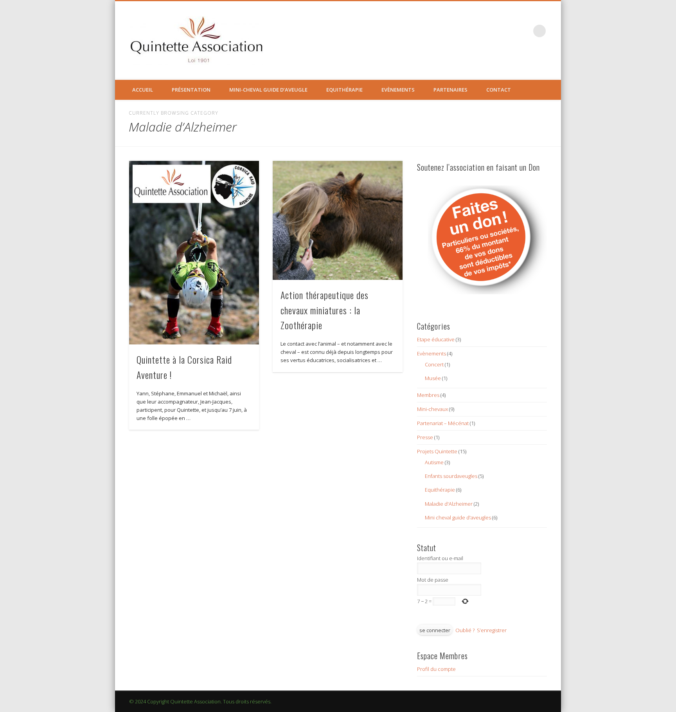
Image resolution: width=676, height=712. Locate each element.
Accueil (142, 89)
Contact (498, 89)
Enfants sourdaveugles (451, 475)
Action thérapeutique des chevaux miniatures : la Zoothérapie (324, 310)
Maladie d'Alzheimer (449, 503)
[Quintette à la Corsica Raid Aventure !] (194, 252)
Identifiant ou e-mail (440, 558)
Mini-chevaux (432, 409)
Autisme (434, 462)
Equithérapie (344, 89)
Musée (433, 378)
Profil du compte (436, 668)
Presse (425, 437)
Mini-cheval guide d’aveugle (268, 89)
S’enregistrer (492, 630)
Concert (434, 364)
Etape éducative (436, 339)
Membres (428, 394)
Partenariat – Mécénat (443, 423)
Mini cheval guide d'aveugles (458, 517)
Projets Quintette (437, 451)
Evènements (398, 89)
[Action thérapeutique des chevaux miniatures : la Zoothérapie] (338, 220)
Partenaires (450, 89)
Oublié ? (465, 630)
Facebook (523, 31)
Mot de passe (432, 579)
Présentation (191, 89)
